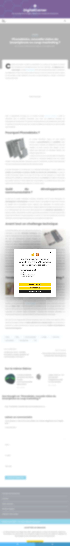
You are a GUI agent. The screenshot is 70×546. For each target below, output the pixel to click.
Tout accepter (35, 284)
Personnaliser (35, 292)
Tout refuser (35, 288)
